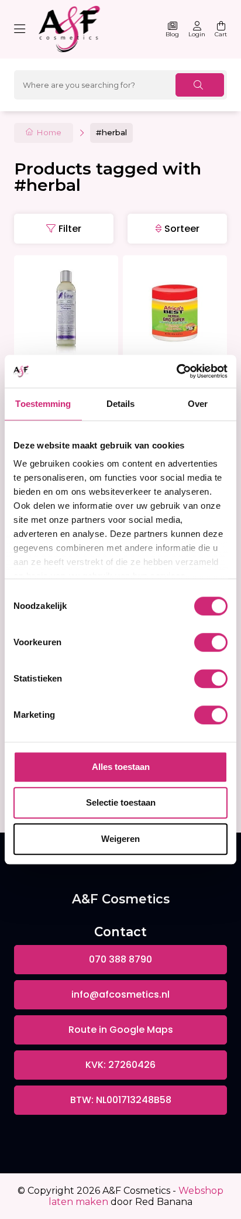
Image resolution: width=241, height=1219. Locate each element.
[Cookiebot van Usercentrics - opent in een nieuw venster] (176, 371)
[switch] (211, 642)
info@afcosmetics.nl (120, 994)
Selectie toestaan (121, 802)
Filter (69, 228)
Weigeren (120, 839)
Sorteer (181, 228)
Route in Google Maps (120, 1029)
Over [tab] (198, 404)
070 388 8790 (120, 959)
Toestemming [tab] (43, 404)
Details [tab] (120, 404)
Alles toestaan (121, 767)
